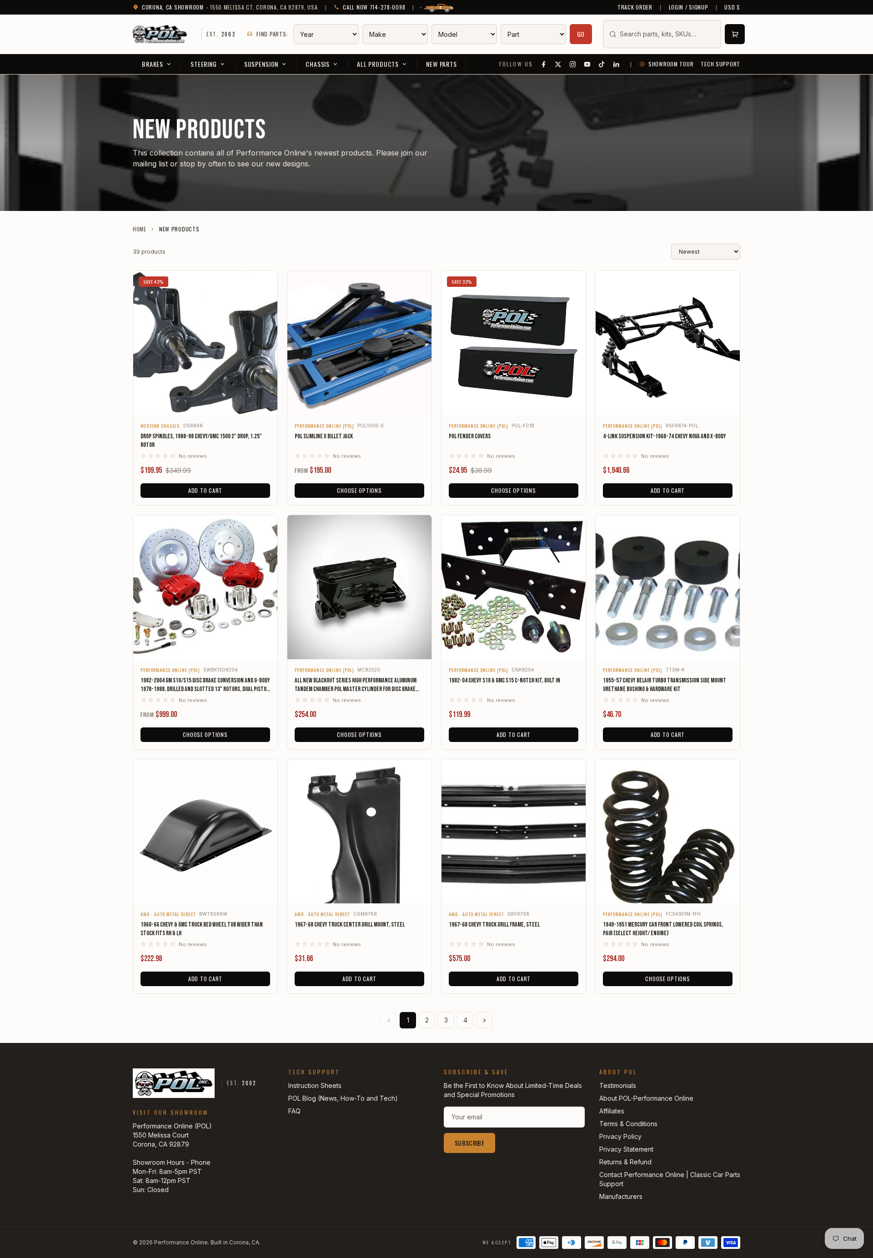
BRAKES (152, 64)
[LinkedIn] (616, 64)
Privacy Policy (620, 1136)
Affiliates (611, 1111)
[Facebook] (543, 64)
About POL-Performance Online (646, 1098)
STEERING (204, 64)
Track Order (634, 7)
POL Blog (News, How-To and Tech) (343, 1098)
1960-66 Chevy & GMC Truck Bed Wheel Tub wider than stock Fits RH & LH (201, 929)
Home (139, 229)
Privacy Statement (626, 1149)
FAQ (294, 1111)
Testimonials (617, 1085)
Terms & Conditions (628, 1124)
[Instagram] (573, 64)
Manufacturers (620, 1196)
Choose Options (359, 490)
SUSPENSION (261, 64)
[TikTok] (602, 64)
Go (581, 34)
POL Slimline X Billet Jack (324, 436)
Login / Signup (688, 7)
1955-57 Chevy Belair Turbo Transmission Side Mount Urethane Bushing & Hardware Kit (664, 685)
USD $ (732, 7)
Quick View (205, 402)
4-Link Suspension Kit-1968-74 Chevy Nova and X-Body (664, 436)
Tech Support (720, 64)
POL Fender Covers (470, 436)
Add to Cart (205, 490)
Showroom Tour (670, 64)
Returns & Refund (625, 1162)
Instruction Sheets (314, 1085)
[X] (558, 64)
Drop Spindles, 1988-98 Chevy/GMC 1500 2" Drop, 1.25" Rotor (201, 440)
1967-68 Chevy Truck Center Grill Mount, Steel (350, 924)
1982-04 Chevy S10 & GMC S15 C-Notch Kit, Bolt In (504, 680)
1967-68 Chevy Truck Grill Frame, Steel (494, 924)
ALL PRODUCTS (378, 64)
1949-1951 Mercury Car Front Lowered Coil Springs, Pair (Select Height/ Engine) (663, 929)
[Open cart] (735, 34)
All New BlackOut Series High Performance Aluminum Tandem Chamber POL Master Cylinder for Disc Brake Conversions (355, 685)
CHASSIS (318, 64)
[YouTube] (587, 64)
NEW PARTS (441, 64)
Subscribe (469, 1143)
